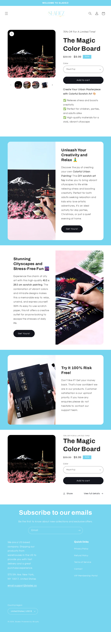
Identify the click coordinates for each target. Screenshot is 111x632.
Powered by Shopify (30, 621)
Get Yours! (72, 229)
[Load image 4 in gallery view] (44, 84)
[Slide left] (11, 85)
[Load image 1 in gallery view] (18, 84)
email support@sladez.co (22, 585)
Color (65, 63)
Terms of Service (82, 562)
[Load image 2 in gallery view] (27, 84)
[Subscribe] (79, 530)
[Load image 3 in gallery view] (35, 84)
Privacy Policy (81, 549)
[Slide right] (52, 85)
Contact (78, 569)
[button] (6, 13)
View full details (92, 493)
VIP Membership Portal (86, 576)
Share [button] (70, 493)
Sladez (18, 621)
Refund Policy (81, 555)
